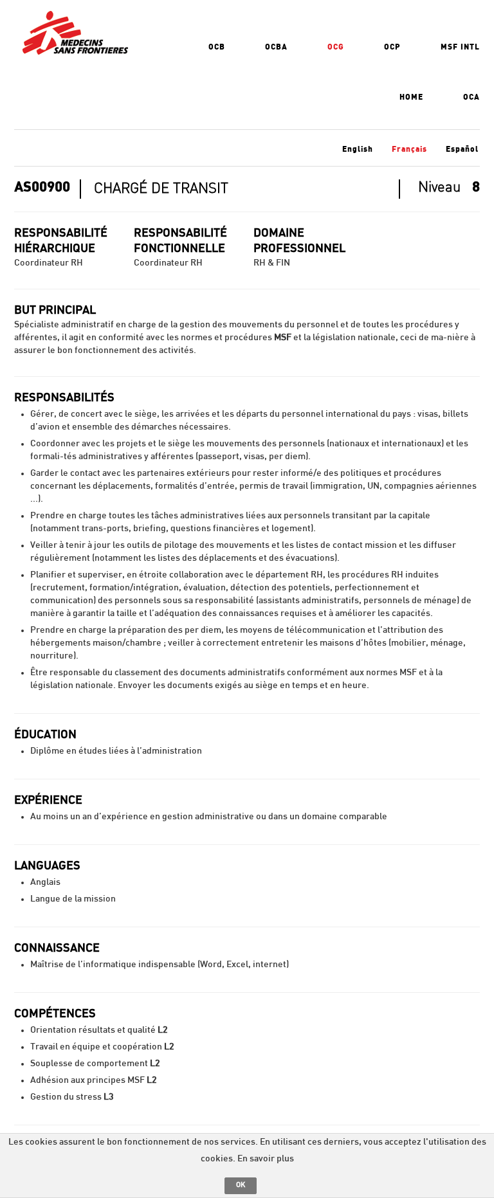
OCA (471, 97)
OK (240, 1184)
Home (411, 97)
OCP (392, 47)
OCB (216, 47)
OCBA (276, 47)
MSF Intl (460, 47)
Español (462, 149)
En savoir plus (265, 1158)
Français (409, 149)
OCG (335, 47)
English (357, 149)
